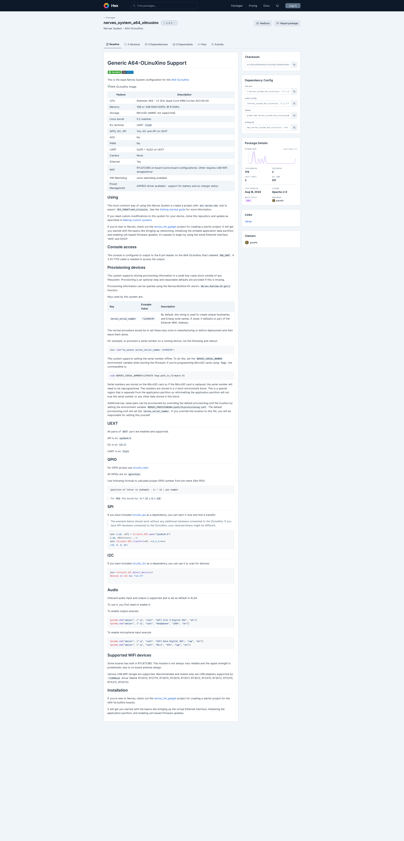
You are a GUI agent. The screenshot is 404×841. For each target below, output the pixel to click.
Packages (237, 5)
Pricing (253, 5)
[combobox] (164, 6)
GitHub (248, 221)
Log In (293, 5)
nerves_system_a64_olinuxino (131, 22)
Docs (266, 5)
